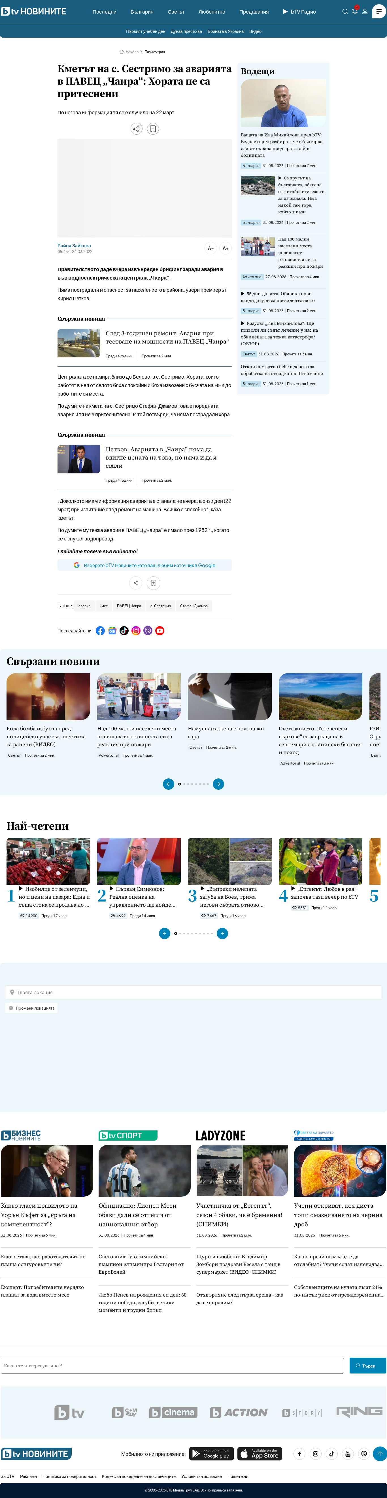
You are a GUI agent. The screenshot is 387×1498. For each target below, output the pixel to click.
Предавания (254, 11)
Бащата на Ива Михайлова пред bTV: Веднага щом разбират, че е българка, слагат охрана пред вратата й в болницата (282, 145)
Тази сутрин (155, 52)
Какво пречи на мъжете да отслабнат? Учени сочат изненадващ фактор (339, 1260)
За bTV (7, 1476)
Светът (176, 11)
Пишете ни (237, 1476)
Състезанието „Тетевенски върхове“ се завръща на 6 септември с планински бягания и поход (320, 740)
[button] (168, 784)
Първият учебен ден (145, 31)
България (142, 11)
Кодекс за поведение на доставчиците (139, 1476)
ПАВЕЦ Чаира (129, 606)
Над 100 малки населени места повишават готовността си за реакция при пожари (300, 252)
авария (84, 606)
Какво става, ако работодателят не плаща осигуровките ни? (43, 1260)
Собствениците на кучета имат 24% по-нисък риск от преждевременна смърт (338, 1291)
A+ (226, 248)
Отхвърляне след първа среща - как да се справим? (239, 1298)
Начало (132, 52)
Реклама (28, 1476)
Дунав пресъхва (186, 31)
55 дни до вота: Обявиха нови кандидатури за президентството (278, 296)
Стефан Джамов (194, 606)
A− (211, 248)
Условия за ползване (201, 1476)
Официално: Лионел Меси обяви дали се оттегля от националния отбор (138, 1214)
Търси (368, 1365)
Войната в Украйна (226, 31)
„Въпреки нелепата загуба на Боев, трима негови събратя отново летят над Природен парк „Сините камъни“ (233, 897)
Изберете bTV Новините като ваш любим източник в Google (149, 565)
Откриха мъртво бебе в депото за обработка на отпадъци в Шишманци (282, 369)
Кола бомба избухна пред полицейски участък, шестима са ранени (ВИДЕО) (46, 736)
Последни (104, 11)
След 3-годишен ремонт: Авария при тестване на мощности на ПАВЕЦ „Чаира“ (167, 337)
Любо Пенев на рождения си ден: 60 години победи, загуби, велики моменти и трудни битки (142, 1302)
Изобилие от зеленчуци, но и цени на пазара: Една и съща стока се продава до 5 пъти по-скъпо (54, 897)
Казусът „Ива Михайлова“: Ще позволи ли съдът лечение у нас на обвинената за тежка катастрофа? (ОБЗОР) (279, 333)
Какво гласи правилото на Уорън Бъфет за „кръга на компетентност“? (39, 1214)
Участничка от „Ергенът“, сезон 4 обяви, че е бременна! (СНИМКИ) (239, 1214)
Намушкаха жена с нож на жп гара (226, 732)
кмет (104, 606)
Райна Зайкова (74, 245)
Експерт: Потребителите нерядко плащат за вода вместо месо (42, 1291)
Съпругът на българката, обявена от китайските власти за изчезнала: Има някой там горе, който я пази (301, 195)
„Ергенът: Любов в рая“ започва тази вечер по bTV (324, 892)
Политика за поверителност (69, 1476)
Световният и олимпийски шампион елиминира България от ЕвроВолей (141, 1264)
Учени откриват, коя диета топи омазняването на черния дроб (338, 1214)
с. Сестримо (160, 606)
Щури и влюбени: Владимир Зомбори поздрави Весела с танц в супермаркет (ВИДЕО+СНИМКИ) (238, 1264)
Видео (255, 31)
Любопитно (212, 11)
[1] (355, 12)
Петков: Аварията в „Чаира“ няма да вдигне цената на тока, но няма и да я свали (161, 457)
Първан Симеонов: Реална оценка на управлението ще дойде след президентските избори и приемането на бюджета (140, 897)
